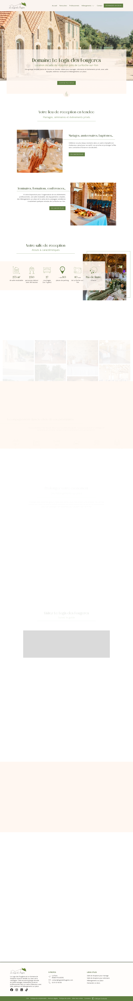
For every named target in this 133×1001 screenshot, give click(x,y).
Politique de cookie (64, 998)
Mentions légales (53, 998)
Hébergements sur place (95, 981)
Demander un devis (93, 983)
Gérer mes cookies (77, 998)
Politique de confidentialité (38, 998)
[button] (66, 918)
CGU (27, 998)
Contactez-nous (66, 83)
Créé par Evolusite (100, 999)
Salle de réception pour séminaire (98, 978)
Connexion (87, 998)
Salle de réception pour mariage (97, 976)
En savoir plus (76, 154)
